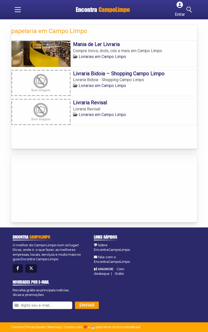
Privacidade (35, 327)
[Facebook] (18, 268)
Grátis (119, 274)
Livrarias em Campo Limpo (102, 56)
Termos (17, 327)
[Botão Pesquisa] (190, 9)
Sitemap (54, 327)
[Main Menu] (18, 10)
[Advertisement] (49, 188)
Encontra (103, 9)
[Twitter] (31, 268)
